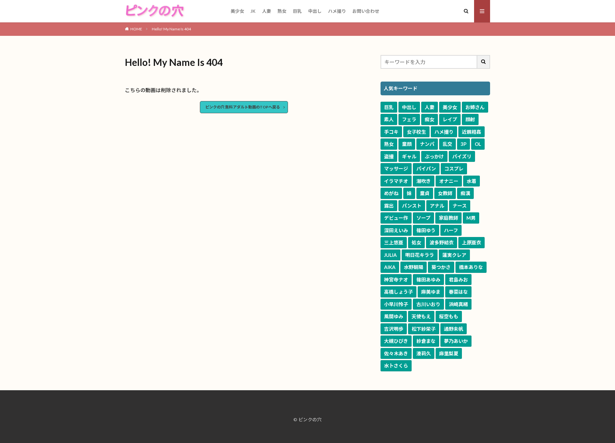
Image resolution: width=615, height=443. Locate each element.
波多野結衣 (442, 242)
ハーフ (451, 230)
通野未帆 (453, 329)
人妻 (266, 11)
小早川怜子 (396, 304)
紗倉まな (426, 341)
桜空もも (448, 316)
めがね (391, 193)
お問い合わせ (365, 11)
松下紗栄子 (424, 329)
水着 (471, 181)
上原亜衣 (471, 242)
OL (478, 144)
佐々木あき (396, 353)
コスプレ (453, 168)
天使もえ (421, 316)
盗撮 (389, 156)
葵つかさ (441, 267)
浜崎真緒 (458, 304)
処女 (416, 242)
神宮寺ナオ (396, 279)
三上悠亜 (393, 242)
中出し (315, 11)
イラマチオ (396, 181)
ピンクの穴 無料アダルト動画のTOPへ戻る (242, 107)
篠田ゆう (426, 230)
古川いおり (428, 304)
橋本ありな (471, 267)
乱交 (447, 144)
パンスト (412, 206)
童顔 (407, 144)
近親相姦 (471, 132)
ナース (460, 206)
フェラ (409, 119)
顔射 (470, 119)
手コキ (391, 132)
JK (253, 11)
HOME (136, 29)
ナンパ (427, 144)
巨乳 (297, 11)
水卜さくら (396, 365)
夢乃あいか (456, 341)
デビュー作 (396, 218)
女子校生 (416, 132)
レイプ (450, 119)
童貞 (425, 193)
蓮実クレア (454, 255)
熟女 (281, 11)
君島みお (458, 279)
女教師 (445, 193)
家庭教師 (448, 218)
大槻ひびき (396, 341)
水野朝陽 (413, 267)
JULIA (390, 255)
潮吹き (423, 181)
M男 (471, 218)
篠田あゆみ (428, 279)
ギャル (409, 156)
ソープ (423, 218)
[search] (483, 62)
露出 (389, 206)
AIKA (390, 267)
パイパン (426, 168)
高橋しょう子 (398, 292)
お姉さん (475, 107)
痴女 (429, 119)
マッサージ (396, 168)
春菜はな (458, 292)
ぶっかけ (434, 156)
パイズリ (462, 156)
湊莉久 (423, 353)
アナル (437, 206)
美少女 (237, 11)
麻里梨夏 (448, 353)
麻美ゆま (430, 292)
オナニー (448, 181)
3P (463, 144)
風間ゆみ (393, 316)
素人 (389, 119)
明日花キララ (419, 255)
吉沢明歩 (393, 329)
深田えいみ (396, 230)
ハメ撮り (337, 11)
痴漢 (465, 193)
